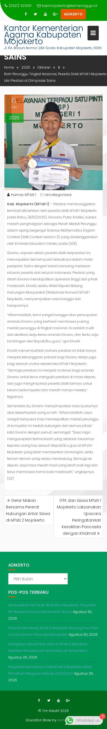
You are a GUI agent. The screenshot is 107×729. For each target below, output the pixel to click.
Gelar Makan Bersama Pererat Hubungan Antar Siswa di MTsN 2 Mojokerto (28, 510)
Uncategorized (58, 194)
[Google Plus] (55, 14)
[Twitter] (35, 14)
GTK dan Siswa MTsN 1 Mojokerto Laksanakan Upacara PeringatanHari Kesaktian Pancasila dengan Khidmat (79, 517)
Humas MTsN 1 (23, 194)
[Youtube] (45, 14)
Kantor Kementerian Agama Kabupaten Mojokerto (43, 34)
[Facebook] (25, 14)
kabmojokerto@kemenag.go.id (69, 5)
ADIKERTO (73, 14)
